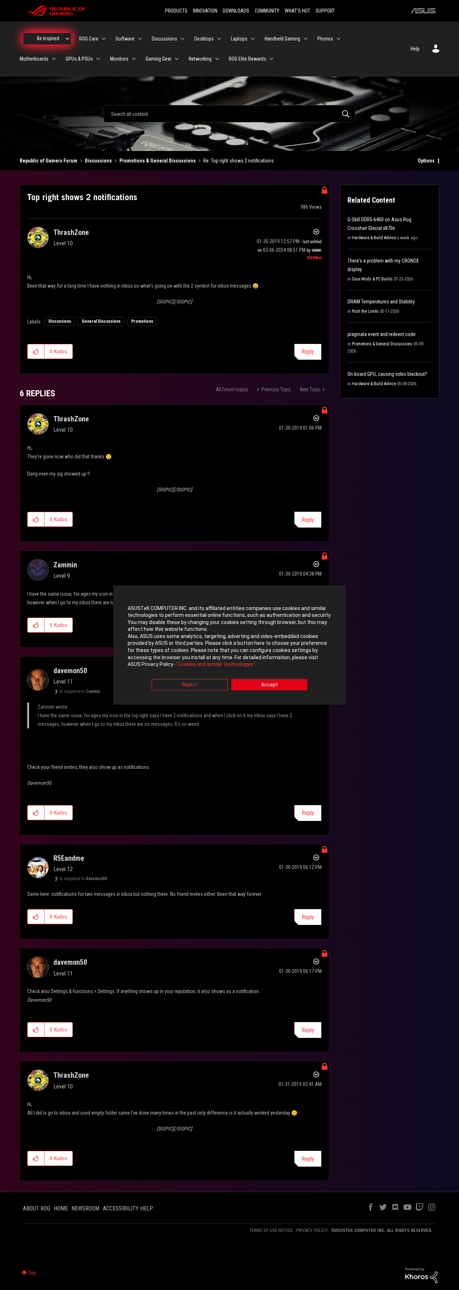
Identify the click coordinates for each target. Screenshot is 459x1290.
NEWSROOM (85, 1208)
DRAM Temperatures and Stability (381, 301)
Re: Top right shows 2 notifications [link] (238, 161)
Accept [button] (269, 684)
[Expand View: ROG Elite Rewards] (271, 59)
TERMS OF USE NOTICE (271, 1230)
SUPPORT (325, 11)
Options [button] (426, 161)
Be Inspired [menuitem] (48, 38)
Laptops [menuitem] (239, 39)
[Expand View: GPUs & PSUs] (98, 59)
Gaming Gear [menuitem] (158, 59)
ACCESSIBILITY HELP (128, 1208)
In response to (80, 691)
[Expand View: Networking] (217, 59)
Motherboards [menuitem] (34, 59)
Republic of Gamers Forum (48, 161)
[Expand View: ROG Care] (103, 39)
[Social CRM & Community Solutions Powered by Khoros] (421, 1275)
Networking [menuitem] (200, 59)
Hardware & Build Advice (374, 237)
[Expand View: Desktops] (219, 39)
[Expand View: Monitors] (133, 59)
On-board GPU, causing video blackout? (387, 374)
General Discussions (101, 321)
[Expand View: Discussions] (182, 39)
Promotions (142, 321)
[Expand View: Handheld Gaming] (305, 39)
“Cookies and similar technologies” (215, 664)
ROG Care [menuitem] (88, 39)
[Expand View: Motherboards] (53, 59)
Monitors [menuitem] (119, 59)
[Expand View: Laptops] (252, 39)
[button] (36, 351)
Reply (308, 351)
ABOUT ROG (36, 1208)
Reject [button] (189, 684)
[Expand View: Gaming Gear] (176, 59)
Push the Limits (365, 311)
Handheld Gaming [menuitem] (282, 39)
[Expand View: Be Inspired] (67, 39)
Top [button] (32, 1273)
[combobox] (229, 113)
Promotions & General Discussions (157, 161)
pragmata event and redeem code (381, 334)
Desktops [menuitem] (204, 39)
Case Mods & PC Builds (372, 279)
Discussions (98, 161)
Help (415, 49)
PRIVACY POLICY (312, 1230)
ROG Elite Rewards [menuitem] (247, 59)
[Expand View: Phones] (338, 39)
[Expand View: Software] (139, 39)
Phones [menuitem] (325, 39)
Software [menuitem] (124, 39)
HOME (61, 1208)
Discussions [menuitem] (164, 39)
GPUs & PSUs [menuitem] (79, 59)
